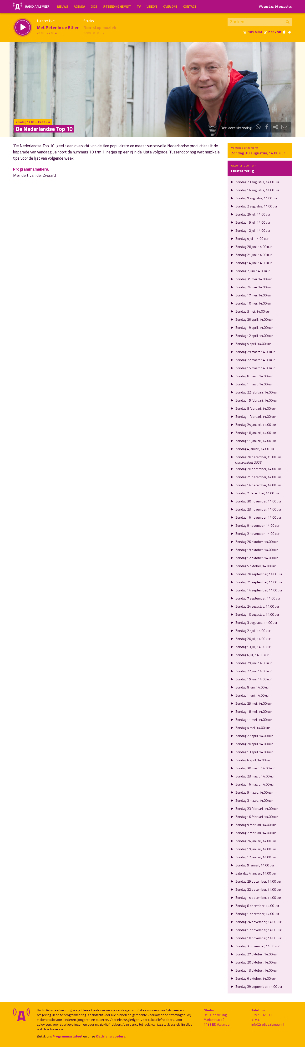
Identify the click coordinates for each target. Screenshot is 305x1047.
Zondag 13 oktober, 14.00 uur (256, 970)
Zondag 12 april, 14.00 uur (254, 335)
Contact (190, 6)
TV (139, 6)
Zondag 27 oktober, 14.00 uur (256, 954)
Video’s (152, 6)
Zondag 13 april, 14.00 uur (254, 751)
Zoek (288, 22)
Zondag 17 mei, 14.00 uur (253, 295)
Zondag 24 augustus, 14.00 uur (257, 606)
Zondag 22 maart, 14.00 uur (255, 359)
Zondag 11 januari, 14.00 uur (255, 440)
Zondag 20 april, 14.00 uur (254, 743)
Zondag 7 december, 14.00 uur (257, 493)
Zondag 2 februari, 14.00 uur (255, 832)
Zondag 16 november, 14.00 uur (258, 517)
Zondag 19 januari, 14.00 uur (255, 848)
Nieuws (62, 6)
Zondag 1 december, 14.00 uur (257, 913)
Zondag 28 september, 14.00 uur (258, 573)
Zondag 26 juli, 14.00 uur (252, 214)
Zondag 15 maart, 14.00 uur (255, 367)
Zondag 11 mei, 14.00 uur (253, 719)
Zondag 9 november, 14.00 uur (257, 525)
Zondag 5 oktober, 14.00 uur (255, 565)
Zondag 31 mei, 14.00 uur (253, 278)
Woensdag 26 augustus (275, 6)
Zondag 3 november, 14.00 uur (257, 946)
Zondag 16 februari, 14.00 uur (256, 816)
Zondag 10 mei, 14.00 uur (253, 303)
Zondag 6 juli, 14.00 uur (252, 654)
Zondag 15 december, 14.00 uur (258, 897)
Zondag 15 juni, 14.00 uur (253, 679)
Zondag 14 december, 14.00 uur (258, 484)
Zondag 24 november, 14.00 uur (258, 921)
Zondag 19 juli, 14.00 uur (252, 222)
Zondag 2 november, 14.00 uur (257, 533)
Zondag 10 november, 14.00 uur (258, 937)
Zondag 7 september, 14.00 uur (257, 598)
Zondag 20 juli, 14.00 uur (252, 638)
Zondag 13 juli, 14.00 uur (252, 646)
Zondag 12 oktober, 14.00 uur (256, 557)
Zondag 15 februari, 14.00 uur (256, 400)
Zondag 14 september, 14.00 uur (258, 590)
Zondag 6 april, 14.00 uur (253, 759)
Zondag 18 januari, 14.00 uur (255, 432)
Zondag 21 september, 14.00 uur (258, 582)
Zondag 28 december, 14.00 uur (258, 468)
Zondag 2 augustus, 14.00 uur (256, 206)
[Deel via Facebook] (267, 127)
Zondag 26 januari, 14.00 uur (255, 840)
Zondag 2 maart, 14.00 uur (254, 800)
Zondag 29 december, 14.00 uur (258, 881)
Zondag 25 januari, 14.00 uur (255, 424)
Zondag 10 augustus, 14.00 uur (257, 614)
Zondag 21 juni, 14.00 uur (253, 254)
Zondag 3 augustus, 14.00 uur (256, 622)
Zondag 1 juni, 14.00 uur (252, 695)
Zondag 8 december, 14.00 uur (257, 905)
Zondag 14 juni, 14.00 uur (253, 262)
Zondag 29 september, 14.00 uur (258, 986)
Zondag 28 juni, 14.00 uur (253, 246)
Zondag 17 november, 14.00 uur (258, 929)
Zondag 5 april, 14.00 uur (253, 343)
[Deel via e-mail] (284, 127)
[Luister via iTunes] (284, 31)
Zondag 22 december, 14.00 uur (258, 889)
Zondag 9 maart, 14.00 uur (254, 792)
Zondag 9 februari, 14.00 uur (255, 824)
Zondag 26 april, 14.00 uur (254, 319)
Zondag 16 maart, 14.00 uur (255, 784)
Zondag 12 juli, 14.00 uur (252, 230)
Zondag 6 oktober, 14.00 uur (255, 978)
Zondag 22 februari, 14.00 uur (256, 392)
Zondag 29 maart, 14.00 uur (255, 351)
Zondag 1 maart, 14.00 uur (254, 384)
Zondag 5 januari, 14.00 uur (254, 865)
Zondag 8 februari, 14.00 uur (255, 408)
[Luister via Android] (289, 31)
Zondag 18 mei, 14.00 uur (253, 711)
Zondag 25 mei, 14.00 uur (253, 703)
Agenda (79, 6)
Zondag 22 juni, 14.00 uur (253, 671)
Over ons (170, 6)
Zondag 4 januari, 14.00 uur (254, 448)
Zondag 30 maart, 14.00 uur (255, 768)
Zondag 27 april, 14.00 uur (254, 735)
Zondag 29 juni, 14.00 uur (253, 662)
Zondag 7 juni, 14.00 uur (252, 270)
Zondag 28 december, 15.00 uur (258, 456)
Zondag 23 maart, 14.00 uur (255, 776)
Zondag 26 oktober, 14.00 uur (256, 541)
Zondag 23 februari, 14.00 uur (256, 808)
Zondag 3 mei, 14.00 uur (252, 311)
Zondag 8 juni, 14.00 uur (252, 687)
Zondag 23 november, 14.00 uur (258, 509)
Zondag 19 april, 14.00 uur (254, 327)
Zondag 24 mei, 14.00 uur (253, 287)
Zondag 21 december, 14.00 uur (258, 476)
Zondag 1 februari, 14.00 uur (255, 416)
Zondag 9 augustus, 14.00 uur (256, 198)
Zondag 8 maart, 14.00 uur (254, 376)
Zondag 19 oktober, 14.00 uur (256, 549)
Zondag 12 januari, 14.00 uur (255, 857)
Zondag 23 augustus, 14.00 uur (257, 181)
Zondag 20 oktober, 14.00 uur (256, 962)
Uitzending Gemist (117, 6)
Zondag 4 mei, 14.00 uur (252, 727)
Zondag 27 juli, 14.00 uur (252, 630)
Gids (94, 6)
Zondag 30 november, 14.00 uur (258, 501)
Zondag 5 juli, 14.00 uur (252, 238)
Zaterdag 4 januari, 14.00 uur (255, 873)
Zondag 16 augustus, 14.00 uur (257, 189)
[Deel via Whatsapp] (258, 127)
